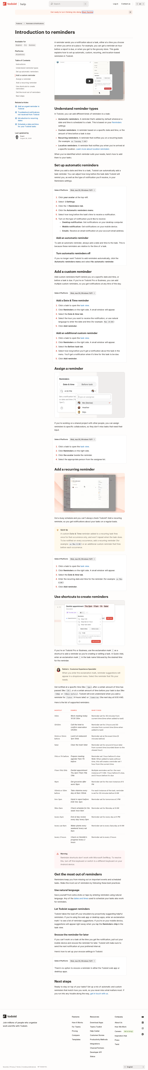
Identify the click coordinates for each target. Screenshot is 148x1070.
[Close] (130, 12)
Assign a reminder (23, 79)
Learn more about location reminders (92, 149)
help (23, 4)
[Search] (85, 4)
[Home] (10, 4)
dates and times (81, 898)
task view (84, 305)
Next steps (20, 96)
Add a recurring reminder (26, 83)
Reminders (116, 122)
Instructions (20, 64)
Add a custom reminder (25, 75)
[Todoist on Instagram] (142, 1029)
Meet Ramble (87, 12)
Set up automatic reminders (27, 72)
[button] (89, 81)
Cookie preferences (29, 1067)
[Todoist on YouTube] (142, 1017)
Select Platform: (61, 190)
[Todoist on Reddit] (142, 1034)
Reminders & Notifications (35, 23)
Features (19, 23)
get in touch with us (99, 993)
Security (5, 1067)
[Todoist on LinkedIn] (142, 1023)
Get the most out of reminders (28, 92)
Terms (18, 1067)
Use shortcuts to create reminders (25, 87)
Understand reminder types (27, 68)
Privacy (12, 1067)
